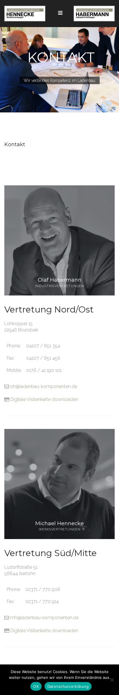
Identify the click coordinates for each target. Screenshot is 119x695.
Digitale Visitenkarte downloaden (44, 399)
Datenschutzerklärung (68, 686)
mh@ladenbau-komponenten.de (44, 617)
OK (36, 686)
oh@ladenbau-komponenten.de (43, 386)
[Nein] (112, 680)
